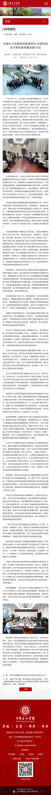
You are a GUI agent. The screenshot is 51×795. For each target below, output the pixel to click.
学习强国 (11, 754)
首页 (15, 34)
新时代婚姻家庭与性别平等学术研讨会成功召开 (28, 675)
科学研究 (22, 34)
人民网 (21, 754)
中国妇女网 (16, 759)
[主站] (11, 3)
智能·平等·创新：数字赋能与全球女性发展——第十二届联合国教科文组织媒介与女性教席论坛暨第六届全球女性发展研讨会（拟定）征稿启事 (26, 681)
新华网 (40, 754)
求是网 (31, 754)
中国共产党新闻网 (32, 759)
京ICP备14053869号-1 (25, 789)
